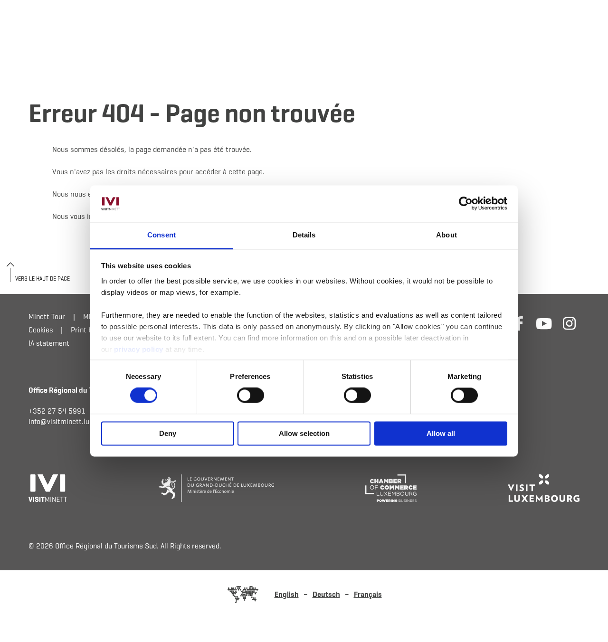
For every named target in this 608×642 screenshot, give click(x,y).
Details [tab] (304, 235)
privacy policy (140, 349)
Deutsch (326, 594)
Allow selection (304, 433)
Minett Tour (46, 316)
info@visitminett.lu (58, 421)
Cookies (40, 329)
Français (368, 594)
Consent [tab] (161, 235)
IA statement (48, 343)
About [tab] (446, 235)
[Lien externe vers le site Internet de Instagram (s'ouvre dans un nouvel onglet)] (569, 323)
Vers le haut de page (42, 278)
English (287, 594)
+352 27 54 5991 (57, 410)
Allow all (441, 433)
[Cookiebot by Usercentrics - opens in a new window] (465, 204)
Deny (167, 433)
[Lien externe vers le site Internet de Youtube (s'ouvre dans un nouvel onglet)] (544, 323)
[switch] (250, 395)
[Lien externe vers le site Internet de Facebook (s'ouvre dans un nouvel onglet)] (519, 323)
